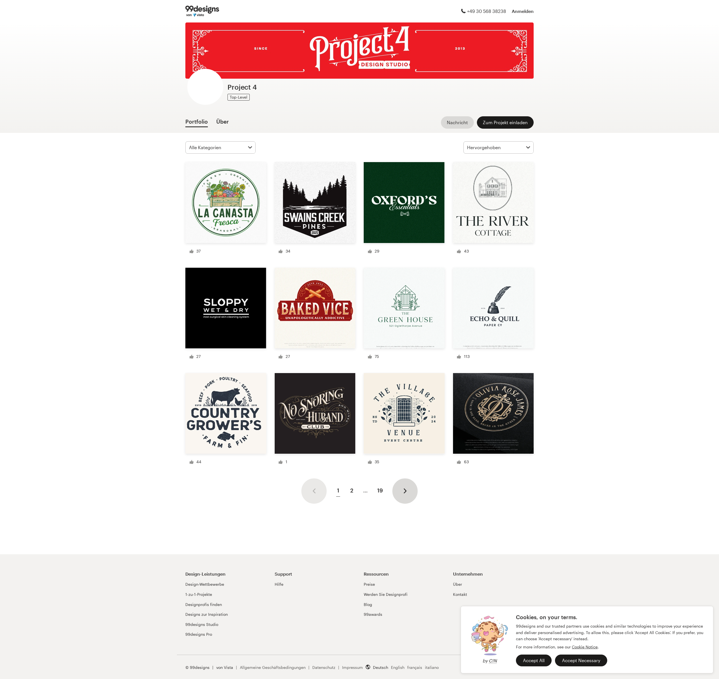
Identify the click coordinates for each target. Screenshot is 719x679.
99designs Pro (198, 634)
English (397, 667)
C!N (493, 660)
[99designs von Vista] (202, 11)
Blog (368, 604)
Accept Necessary (581, 660)
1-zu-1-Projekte (198, 594)
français (414, 667)
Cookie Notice (585, 646)
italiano (432, 667)
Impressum (352, 667)
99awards (373, 614)
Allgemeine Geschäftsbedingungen (273, 667)
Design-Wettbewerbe (204, 584)
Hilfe (279, 584)
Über (457, 584)
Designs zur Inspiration (206, 614)
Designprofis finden (203, 604)
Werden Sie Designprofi (386, 594)
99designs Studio (201, 624)
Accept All (534, 660)
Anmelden (523, 11)
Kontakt (460, 594)
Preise (369, 584)
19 (380, 490)
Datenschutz (323, 667)
